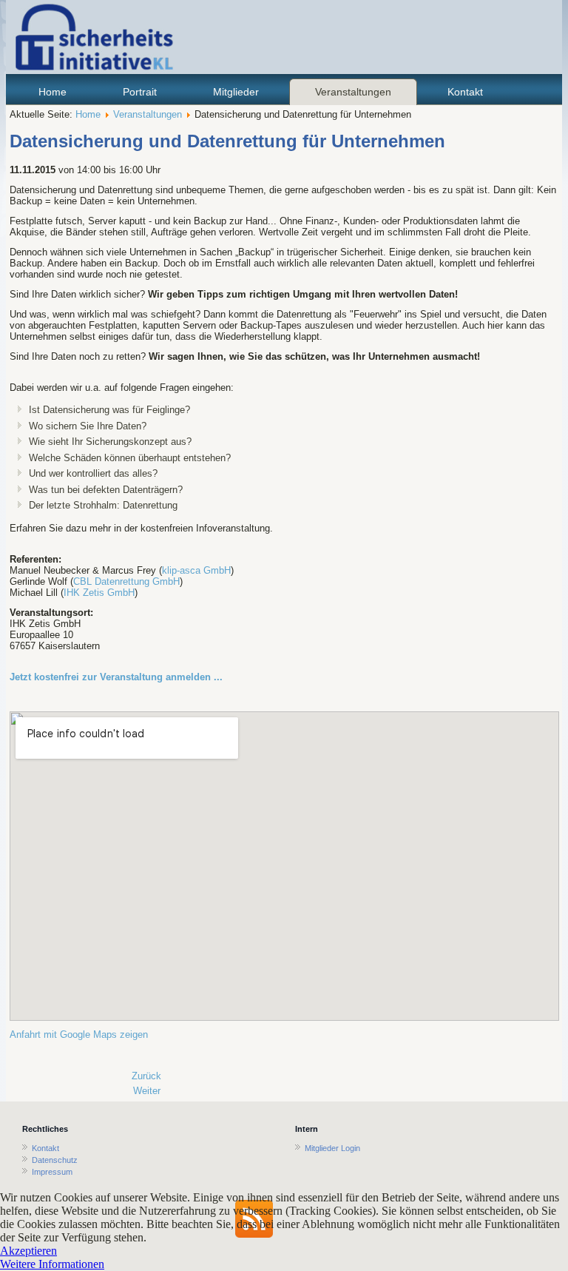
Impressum (52, 1171)
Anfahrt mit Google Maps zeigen (79, 1034)
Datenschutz (55, 1160)
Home (52, 92)
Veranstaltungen (353, 92)
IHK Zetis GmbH (99, 592)
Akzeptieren (28, 1250)
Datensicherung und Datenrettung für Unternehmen (227, 141)
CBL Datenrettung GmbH (126, 581)
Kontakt (465, 92)
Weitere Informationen (52, 1264)
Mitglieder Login (332, 1148)
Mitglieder (236, 92)
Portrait (140, 92)
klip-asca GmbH (196, 570)
